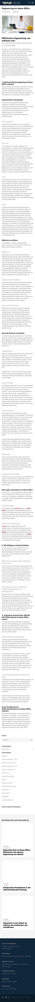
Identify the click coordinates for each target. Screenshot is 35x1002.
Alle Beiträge (17, 749)
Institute (4, 981)
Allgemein (16, 12)
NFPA (11, 988)
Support (4, 779)
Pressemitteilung (24, 964)
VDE (7, 988)
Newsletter (10, 956)
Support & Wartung (19, 956)
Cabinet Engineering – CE (9, 763)
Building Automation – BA (9, 759)
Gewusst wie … (6, 773)
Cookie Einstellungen (6, 948)
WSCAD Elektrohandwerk (9, 786)
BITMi (15, 988)
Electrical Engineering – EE (9, 766)
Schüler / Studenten (12, 981)
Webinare (13, 973)
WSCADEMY (5, 796)
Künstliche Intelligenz (8, 776)
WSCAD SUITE (6, 793)
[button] (32, 3)
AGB (17, 946)
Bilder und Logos (6, 966)
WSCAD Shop (5, 790)
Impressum (4, 946)
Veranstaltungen (6, 973)
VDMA (3, 988)
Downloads (27, 956)
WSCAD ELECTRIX (7, 783)
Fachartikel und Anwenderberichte (10, 964)
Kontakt (4, 956)
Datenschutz (12, 946)
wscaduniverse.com (7, 800)
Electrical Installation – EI (9, 769)
